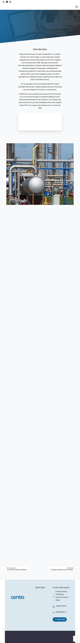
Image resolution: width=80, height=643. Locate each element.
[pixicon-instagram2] (72, 637)
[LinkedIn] (7, 2)
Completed (22, 29)
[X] (3, 2)
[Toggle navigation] (77, 7)
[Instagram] (10, 2)
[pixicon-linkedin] (65, 637)
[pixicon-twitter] (68, 637)
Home (13, 29)
